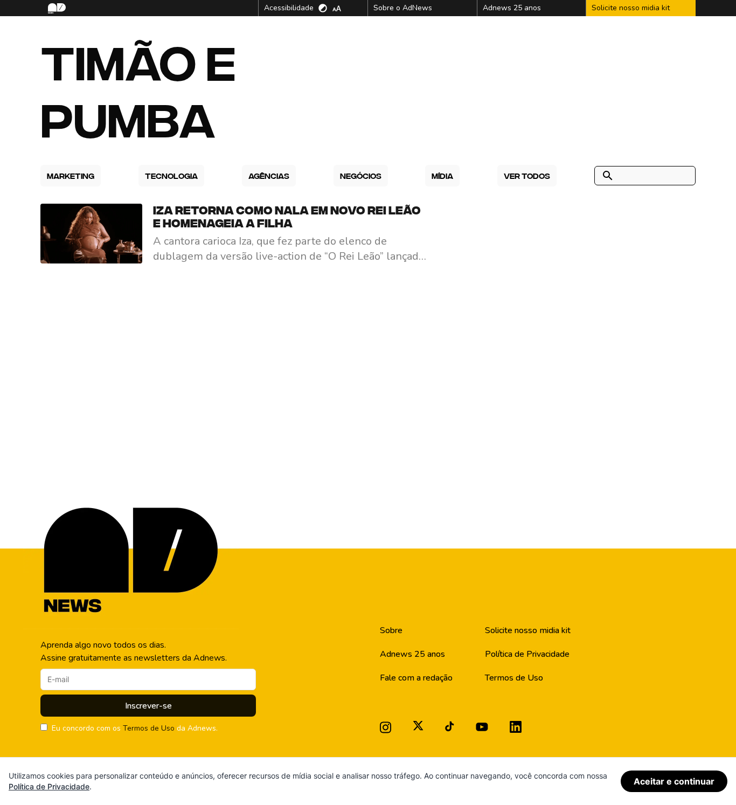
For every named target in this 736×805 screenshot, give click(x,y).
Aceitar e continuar (674, 781)
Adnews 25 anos (412, 654)
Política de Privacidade (527, 654)
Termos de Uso (149, 728)
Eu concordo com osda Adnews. (135, 728)
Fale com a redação (416, 678)
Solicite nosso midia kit (528, 630)
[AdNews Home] (56, 8)
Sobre (391, 630)
